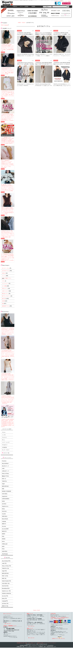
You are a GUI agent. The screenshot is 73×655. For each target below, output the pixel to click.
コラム (3, 280)
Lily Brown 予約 (5, 603)
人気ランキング (5, 291)
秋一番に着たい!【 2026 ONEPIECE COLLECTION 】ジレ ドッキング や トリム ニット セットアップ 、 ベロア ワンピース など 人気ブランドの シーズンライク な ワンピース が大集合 (7, 187)
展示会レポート (5, 293)
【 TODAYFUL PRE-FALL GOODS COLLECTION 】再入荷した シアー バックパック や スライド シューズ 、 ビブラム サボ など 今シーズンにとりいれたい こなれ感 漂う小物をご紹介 (7, 400)
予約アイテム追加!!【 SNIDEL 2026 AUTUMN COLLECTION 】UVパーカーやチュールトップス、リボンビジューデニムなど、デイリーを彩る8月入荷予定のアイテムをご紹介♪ (7, 210)
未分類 (3, 301)
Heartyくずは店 (36, 610)
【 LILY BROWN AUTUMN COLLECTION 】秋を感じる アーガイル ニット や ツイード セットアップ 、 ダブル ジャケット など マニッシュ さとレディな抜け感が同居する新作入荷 (7, 354)
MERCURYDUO (5, 573)
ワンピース (4, 437)
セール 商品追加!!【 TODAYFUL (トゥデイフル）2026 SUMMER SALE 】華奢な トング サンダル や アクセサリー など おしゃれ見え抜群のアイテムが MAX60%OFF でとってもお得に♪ (7, 257)
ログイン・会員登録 (24, 6)
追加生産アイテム (5, 306)
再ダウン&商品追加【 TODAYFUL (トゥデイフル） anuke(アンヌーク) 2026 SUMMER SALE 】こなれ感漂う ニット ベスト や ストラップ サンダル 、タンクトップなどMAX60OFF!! (7, 164)
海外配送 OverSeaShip (59, 1)
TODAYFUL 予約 (5, 568)
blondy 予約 (4, 598)
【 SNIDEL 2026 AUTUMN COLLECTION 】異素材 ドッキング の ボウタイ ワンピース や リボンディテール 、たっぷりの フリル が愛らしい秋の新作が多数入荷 (7, 47)
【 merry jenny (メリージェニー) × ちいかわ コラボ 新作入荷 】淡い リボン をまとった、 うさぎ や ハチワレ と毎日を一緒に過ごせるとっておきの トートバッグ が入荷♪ (7, 94)
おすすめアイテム (5, 270)
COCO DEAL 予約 (5, 583)
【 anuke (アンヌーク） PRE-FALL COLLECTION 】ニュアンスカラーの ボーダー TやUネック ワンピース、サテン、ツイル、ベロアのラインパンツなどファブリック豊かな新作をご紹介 (7, 234)
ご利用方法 (14, 6)
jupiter (3, 546)
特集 (3, 303)
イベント (4, 275)
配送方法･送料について (41, 642)
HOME (19, 22)
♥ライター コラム (5, 268)
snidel (3, 468)
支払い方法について (32, 642)
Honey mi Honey (5, 473)
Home (5, 6)
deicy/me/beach (5, 463)
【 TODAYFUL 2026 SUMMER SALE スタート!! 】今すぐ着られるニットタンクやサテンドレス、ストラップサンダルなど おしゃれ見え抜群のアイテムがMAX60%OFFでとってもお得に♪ (7, 117)
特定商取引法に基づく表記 (22, 642)
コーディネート (5, 283)
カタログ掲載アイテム (6, 278)
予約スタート (4, 288)
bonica (3, 541)
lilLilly (3, 536)
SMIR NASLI (4, 516)
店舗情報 (33, 6)
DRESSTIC (4, 531)
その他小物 (4, 447)
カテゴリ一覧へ (6, 452)
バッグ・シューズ (5, 442)
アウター (4, 432)
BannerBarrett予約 (5, 588)
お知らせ (4, 273)
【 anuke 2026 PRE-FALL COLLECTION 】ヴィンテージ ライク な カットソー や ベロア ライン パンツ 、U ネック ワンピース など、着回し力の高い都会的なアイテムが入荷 (7, 70)
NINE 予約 (4, 578)
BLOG (23, 22)
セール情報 (4, 286)
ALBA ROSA (4, 551)
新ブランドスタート (6, 296)
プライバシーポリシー (52, 642)
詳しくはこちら (8, 623)
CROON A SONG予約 (6, 593)
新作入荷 (4, 298)
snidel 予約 (4, 563)
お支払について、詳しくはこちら (58, 638)
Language (4, 521)
